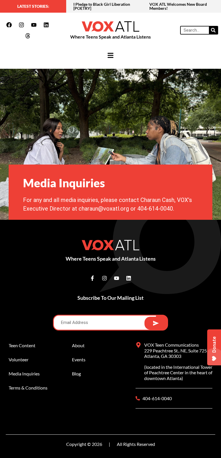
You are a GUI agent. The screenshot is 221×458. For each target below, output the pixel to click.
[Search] (213, 30)
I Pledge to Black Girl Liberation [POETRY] (101, 6)
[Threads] (27, 35)
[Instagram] (21, 24)
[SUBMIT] (155, 323)
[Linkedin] (46, 24)
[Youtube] (33, 24)
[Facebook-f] (92, 278)
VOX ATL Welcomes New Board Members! (178, 6)
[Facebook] (9, 24)
